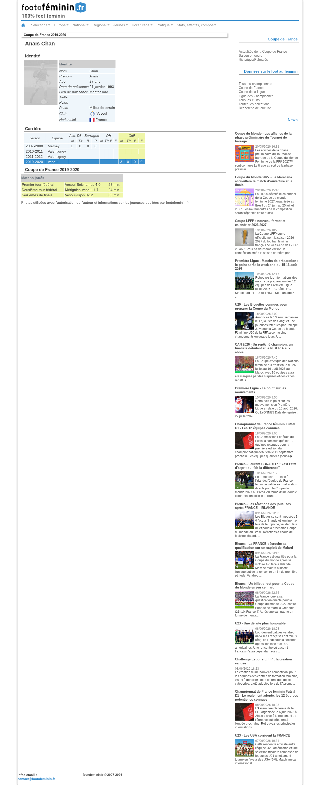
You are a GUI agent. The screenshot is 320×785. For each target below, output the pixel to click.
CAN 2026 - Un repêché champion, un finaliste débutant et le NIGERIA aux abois (264, 348)
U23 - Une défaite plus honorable (260, 623)
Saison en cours (250, 55)
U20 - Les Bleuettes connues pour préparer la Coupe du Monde (261, 306)
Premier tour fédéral (38, 185)
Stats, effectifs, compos (195, 25)
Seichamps (85, 185)
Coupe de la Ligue (252, 92)
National (79, 25)
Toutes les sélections (254, 104)
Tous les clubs (249, 100)
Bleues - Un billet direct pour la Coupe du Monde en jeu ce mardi (264, 585)
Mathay (54, 146)
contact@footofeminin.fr (36, 779)
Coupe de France (251, 88)
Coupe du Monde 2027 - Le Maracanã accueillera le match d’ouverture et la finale (263, 181)
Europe (60, 25)
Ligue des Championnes (256, 96)
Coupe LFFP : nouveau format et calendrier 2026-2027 (260, 223)
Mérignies (72, 190)
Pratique (163, 25)
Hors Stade (141, 25)
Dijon (81, 195)
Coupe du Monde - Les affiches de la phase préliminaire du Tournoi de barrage (263, 137)
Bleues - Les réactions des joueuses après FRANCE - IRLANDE (263, 506)
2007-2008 (34, 146)
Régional (99, 25)
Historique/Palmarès (253, 59)
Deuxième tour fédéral (39, 190)
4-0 (97, 185)
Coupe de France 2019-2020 (45, 35)
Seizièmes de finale (37, 195)
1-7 (95, 190)
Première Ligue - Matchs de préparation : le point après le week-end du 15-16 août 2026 (266, 264)
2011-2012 (34, 157)
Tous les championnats (255, 84)
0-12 (89, 195)
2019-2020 (34, 162)
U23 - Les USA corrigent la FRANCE (262, 735)
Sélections (39, 25)
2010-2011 (34, 151)
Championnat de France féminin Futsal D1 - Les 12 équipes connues (265, 426)
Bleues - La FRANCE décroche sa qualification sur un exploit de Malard (264, 546)
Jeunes (119, 25)
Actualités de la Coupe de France (263, 51)
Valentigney (57, 151)
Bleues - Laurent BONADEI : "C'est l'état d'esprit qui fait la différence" (265, 466)
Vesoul (101, 113)
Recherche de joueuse (255, 108)
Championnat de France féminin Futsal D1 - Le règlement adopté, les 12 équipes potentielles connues (266, 695)
